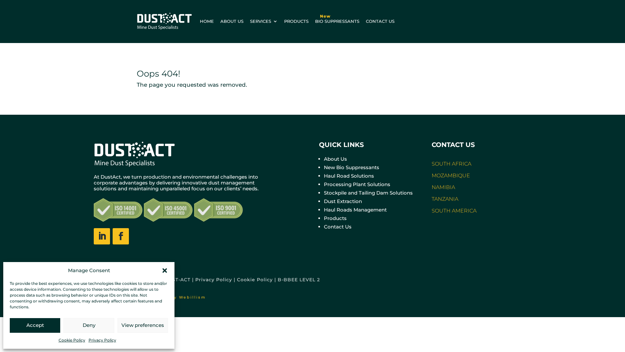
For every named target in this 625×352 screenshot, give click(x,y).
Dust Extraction (343, 201)
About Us (335, 159)
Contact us (380, 21)
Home (207, 21)
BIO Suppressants (337, 19)
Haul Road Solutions (349, 176)
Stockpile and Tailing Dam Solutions (368, 193)
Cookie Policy (72, 340)
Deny (89, 325)
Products (296, 21)
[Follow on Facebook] (121, 236)
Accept (35, 325)
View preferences (142, 325)
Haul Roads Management (355, 210)
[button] (164, 270)
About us (231, 21)
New (325, 16)
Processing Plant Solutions (357, 184)
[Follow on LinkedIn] (102, 236)
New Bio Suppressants (351, 167)
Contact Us (338, 227)
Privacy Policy (102, 340)
